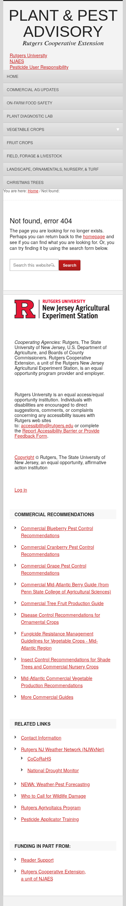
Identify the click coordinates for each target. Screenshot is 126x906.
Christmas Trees (25, 182)
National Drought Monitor (53, 770)
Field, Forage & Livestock (34, 155)
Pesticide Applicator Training (50, 819)
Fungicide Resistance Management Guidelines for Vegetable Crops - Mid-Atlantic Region (59, 640)
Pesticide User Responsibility (39, 67)
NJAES (17, 61)
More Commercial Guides (47, 697)
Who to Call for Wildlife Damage (53, 796)
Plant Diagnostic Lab (30, 116)
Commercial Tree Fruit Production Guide (62, 603)
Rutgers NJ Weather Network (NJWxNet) (62, 749)
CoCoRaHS (39, 758)
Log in (21, 489)
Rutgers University (28, 55)
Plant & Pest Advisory (63, 23)
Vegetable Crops (23, 129)
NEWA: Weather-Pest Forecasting (55, 784)
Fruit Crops (20, 142)
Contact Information (41, 737)
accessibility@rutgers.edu (47, 425)
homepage (94, 236)
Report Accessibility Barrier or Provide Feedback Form (57, 433)
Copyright (24, 457)
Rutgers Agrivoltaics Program (51, 807)
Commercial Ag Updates (33, 89)
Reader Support (37, 860)
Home (12, 76)
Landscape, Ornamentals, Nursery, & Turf (53, 169)
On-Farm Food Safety (29, 102)
